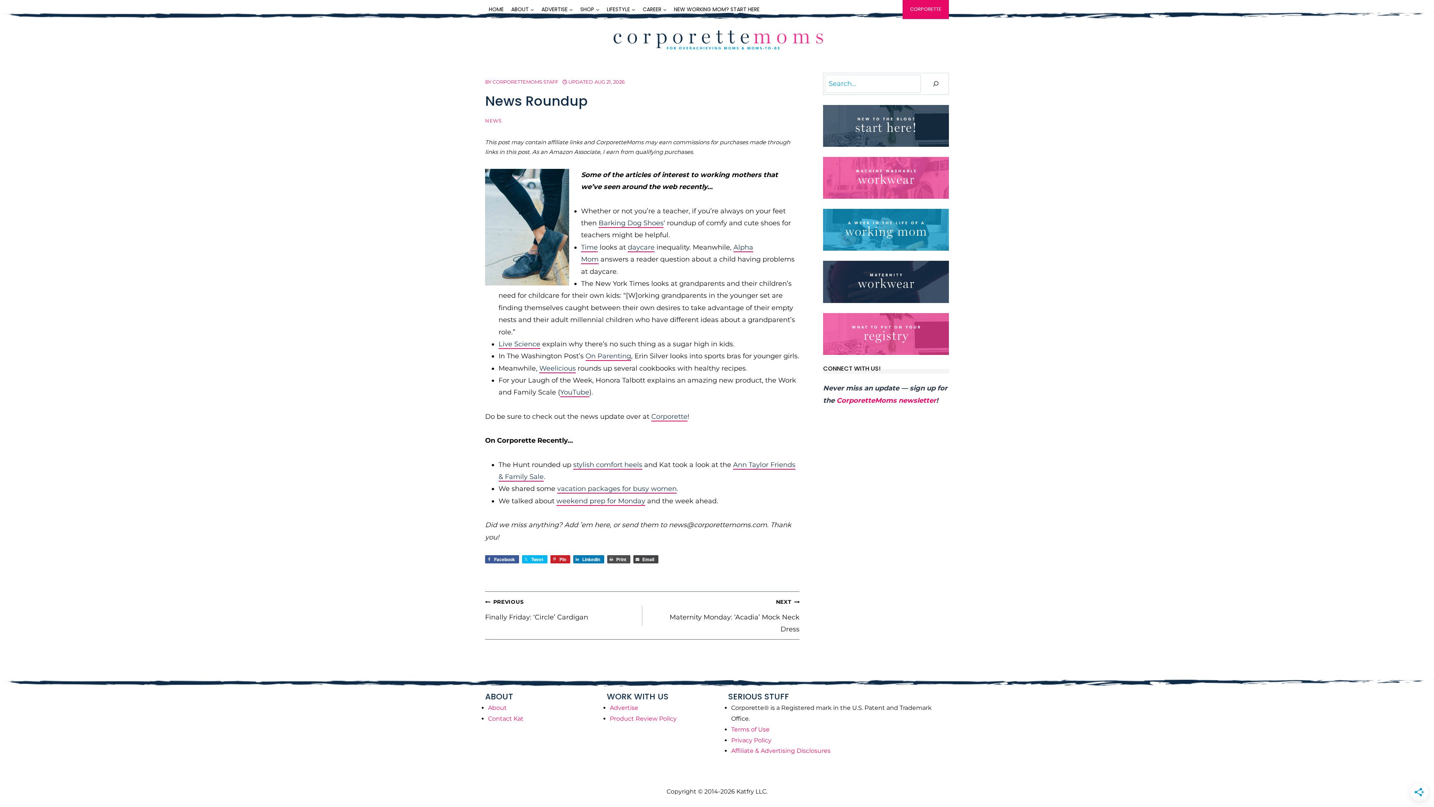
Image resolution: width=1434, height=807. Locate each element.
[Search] (936, 84)
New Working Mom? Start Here (717, 9)
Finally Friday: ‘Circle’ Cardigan (536, 610)
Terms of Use (750, 729)
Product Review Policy (643, 718)
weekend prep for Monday (600, 501)
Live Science (519, 344)
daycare (641, 247)
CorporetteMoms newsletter (886, 400)
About (497, 707)
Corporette (925, 9)
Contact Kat (506, 718)
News (493, 121)
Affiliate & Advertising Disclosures (781, 750)
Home (496, 9)
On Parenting (608, 356)
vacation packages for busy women (617, 489)
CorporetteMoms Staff (525, 82)
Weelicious (557, 368)
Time (589, 247)
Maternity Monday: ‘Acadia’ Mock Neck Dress (735, 616)
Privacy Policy (751, 740)
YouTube (574, 392)
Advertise (624, 707)
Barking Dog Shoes (631, 223)
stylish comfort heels (607, 465)
